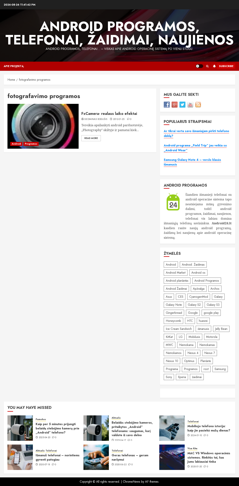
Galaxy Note (174, 305)
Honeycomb (173, 321)
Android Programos (206, 280)
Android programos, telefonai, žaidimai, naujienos (119, 33)
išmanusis (203, 329)
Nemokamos (173, 353)
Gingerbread (174, 313)
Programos (31, 144)
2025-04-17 (120, 440)
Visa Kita (192, 448)
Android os (198, 272)
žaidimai (197, 377)
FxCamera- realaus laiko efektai (109, 113)
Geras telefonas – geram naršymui (130, 457)
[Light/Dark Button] (199, 66)
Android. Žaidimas (193, 264)
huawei (203, 321)
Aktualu (116, 418)
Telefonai (193, 421)
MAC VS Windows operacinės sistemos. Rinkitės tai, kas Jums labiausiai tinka (208, 457)
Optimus (189, 361)
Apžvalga (198, 289)
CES (180, 297)
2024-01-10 (196, 435)
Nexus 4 (192, 353)
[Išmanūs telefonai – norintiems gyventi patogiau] (20, 457)
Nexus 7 (209, 353)
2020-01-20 (196, 466)
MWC (169, 345)
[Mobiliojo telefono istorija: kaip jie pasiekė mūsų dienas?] (172, 428)
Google (193, 313)
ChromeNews (131, 481)
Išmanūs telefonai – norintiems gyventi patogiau (58, 457)
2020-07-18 (44, 464)
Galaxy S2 (194, 305)
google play (211, 313)
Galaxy (218, 297)
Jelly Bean (221, 329)
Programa (172, 369)
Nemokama (186, 345)
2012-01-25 (119, 119)
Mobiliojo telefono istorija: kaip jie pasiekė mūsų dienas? (208, 428)
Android (16, 144)
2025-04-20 (44, 437)
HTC (190, 321)
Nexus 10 (172, 361)
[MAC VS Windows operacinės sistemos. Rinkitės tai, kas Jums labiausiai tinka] (172, 457)
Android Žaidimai (176, 289)
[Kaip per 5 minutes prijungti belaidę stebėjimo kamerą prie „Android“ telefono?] (20, 428)
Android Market (175, 272)
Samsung (220, 369)
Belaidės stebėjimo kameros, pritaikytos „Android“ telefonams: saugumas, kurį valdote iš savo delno (132, 428)
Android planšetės (177, 280)
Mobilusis (194, 337)
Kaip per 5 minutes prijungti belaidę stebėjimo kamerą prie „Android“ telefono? (57, 428)
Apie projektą (14, 66)
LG (181, 337)
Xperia (182, 377)
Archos (214, 289)
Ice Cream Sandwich (179, 329)
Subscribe (226, 66)
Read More (91, 138)
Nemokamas (207, 345)
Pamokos (41, 419)
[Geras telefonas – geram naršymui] (96, 457)
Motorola (211, 337)
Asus (169, 297)
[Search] (207, 66)
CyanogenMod (198, 297)
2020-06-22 (121, 464)
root (206, 369)
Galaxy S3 (213, 305)
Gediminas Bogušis (95, 119)
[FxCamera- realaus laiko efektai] (43, 126)
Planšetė (205, 361)
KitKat (169, 337)
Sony (169, 377)
